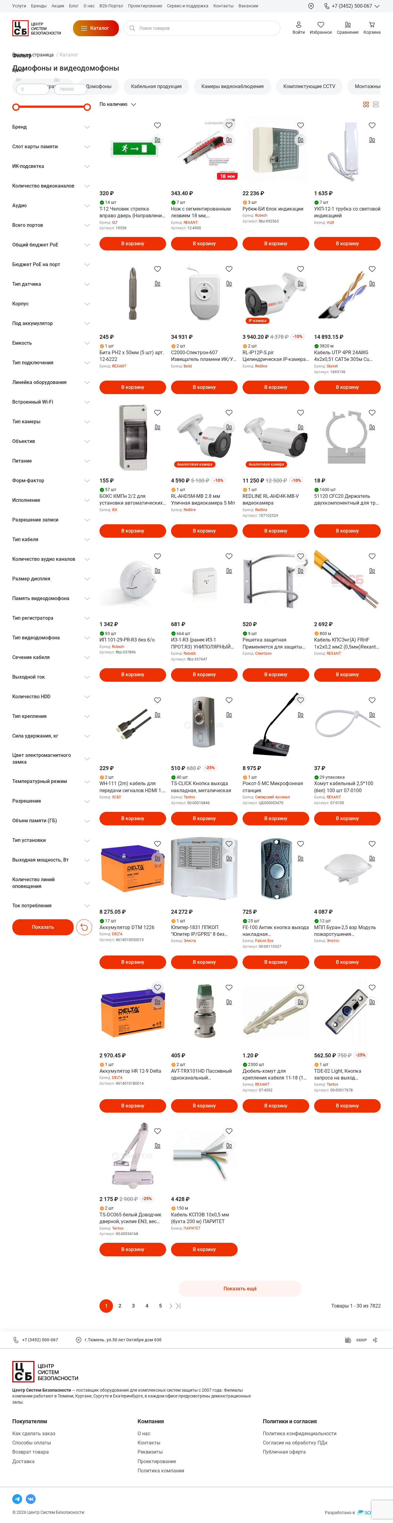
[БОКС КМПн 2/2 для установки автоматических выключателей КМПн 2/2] (132, 437)
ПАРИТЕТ (192, 1228)
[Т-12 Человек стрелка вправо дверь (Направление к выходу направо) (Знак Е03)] (132, 150)
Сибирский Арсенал (272, 797)
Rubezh (261, 215)
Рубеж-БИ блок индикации (273, 209)
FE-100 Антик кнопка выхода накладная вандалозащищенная (276, 931)
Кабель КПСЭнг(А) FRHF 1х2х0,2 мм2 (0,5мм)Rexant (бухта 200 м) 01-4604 (345, 643)
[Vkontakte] (31, 1499)
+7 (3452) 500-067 (40, 1339)
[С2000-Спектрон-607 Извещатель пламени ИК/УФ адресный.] (204, 293)
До (57, 79)
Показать (43, 927)
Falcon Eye (264, 941)
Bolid (188, 366)
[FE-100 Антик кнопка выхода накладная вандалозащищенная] (276, 868)
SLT (115, 222)
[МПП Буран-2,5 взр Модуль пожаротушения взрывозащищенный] (347, 868)
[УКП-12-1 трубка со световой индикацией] (347, 150)
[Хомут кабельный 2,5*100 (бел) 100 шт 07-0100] (347, 725)
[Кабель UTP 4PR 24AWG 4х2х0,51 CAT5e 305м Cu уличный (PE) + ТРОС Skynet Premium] (347, 293)
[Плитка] (366, 104)
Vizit (330, 222)
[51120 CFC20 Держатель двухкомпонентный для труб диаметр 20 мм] (347, 437)
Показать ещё (240, 1289)
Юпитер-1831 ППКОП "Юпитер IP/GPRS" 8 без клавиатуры (197, 931)
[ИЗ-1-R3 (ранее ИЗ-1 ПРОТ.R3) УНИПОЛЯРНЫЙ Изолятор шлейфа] (204, 581)
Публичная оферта (284, 1452)
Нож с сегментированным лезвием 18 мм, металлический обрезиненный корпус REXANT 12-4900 (201, 212)
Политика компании (161, 1471)
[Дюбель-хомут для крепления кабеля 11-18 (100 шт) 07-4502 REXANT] (276, 1012)
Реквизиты (150, 1452)
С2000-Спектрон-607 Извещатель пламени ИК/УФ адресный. (204, 356)
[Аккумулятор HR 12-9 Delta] (132, 1012)
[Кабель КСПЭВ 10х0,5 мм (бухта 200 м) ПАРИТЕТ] (204, 1155)
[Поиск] (132, 28)
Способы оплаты (31, 1443)
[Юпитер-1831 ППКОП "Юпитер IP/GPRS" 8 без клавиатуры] (204, 868)
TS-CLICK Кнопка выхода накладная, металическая (201, 787)
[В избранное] (157, 125)
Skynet (332, 366)
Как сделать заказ (33, 1433)
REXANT (191, 222)
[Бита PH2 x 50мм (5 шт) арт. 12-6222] (132, 293)
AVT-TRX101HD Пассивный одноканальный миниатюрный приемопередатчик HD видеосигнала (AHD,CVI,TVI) (202, 1075)
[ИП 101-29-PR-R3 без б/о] (132, 581)
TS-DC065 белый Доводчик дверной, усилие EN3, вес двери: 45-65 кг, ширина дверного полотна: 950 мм (130, 1218)
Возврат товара (30, 1452)
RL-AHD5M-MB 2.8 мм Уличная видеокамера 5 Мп (203, 499)
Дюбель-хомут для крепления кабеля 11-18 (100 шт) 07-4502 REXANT (276, 1075)
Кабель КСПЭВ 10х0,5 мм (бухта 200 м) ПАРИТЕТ (200, 1218)
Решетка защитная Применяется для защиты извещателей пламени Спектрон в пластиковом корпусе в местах (272, 643)
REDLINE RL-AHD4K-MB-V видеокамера (271, 499)
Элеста (190, 941)
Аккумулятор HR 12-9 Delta (130, 1071)
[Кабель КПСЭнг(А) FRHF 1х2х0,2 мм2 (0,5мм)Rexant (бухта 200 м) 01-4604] (347, 581)
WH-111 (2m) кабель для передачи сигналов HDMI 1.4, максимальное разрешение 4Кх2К (132, 787)
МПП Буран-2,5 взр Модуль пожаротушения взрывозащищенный (345, 931)
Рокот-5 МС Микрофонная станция (273, 787)
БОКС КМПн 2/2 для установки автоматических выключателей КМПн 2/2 (131, 500)
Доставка (23, 1461)
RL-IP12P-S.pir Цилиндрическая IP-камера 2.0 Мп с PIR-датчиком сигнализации (274, 356)
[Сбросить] (84, 927)
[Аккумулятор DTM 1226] (132, 868)
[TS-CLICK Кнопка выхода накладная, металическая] (204, 725)
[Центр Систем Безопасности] (36, 28)
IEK (115, 510)
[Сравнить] (157, 140)
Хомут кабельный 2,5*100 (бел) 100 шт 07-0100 (343, 787)
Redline (261, 366)
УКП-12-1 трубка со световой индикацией (347, 212)
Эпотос (333, 941)
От (18, 79)
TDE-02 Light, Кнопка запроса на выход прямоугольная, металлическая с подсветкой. (337, 1075)
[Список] (376, 104)
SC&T (116, 797)
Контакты (149, 1443)
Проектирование (157, 1461)
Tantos (189, 797)
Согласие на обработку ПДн (295, 1443)
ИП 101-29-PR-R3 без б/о (127, 640)
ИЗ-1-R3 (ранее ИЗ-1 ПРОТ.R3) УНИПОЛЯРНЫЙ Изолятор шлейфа (201, 643)
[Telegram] (17, 1499)
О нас (144, 1433)
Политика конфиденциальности (300, 1433)
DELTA (117, 934)
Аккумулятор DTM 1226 (126, 927)
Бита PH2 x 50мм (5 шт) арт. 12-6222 (131, 356)
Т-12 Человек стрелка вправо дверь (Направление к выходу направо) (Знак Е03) (131, 212)
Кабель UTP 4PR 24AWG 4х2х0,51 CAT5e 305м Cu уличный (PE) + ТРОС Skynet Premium (346, 356)
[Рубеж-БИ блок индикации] (276, 150)
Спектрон (263, 653)
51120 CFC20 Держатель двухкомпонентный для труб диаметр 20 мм (347, 500)
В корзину (132, 243)
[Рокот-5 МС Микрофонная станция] (276, 725)
